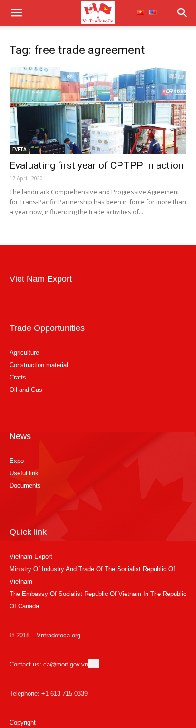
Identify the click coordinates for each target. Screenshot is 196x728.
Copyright (23, 722)
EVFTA (19, 149)
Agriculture (24, 352)
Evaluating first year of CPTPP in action (97, 165)
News (20, 436)
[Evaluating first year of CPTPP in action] (98, 110)
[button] (182, 13)
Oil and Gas (26, 389)
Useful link (24, 473)
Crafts (18, 377)
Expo (17, 460)
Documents (25, 485)
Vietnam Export (31, 556)
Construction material (39, 365)
